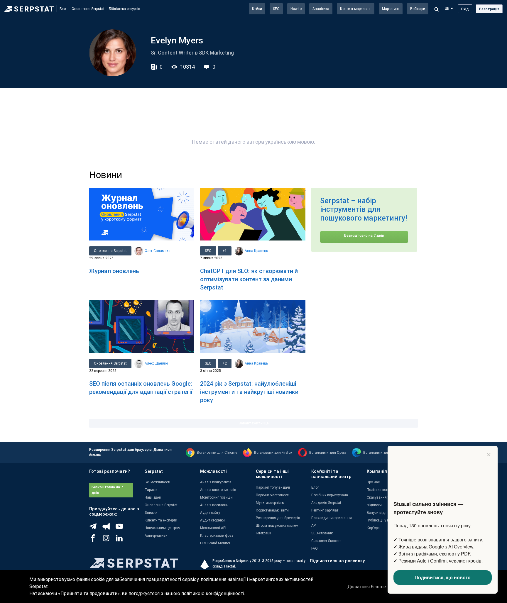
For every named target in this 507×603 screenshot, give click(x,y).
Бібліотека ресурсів (124, 9)
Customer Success (326, 541)
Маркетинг (390, 9)
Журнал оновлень (114, 271)
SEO (276, 9)
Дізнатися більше (366, 587)
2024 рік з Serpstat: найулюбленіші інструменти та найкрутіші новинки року (249, 392)
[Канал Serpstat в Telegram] (122, 528)
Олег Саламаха (157, 251)
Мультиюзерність (270, 503)
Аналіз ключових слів (218, 490)
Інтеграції (263, 533)
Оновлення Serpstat (88, 9)
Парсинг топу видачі (273, 487)
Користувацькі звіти (272, 510)
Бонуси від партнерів (384, 513)
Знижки (151, 513)
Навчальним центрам (162, 528)
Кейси (257, 9)
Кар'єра (373, 528)
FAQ (314, 548)
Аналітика (320, 9)
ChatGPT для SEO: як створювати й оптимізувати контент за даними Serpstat (249, 279)
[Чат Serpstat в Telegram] (95, 528)
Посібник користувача (329, 495)
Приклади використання (331, 518)
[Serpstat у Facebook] (95, 540)
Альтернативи (156, 535)
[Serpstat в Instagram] (109, 540)
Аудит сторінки (212, 520)
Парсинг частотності (272, 495)
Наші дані (153, 497)
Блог (63, 9)
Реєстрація (489, 9)
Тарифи (151, 490)
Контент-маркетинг (355, 9)
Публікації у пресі (381, 520)
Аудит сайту (210, 513)
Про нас (373, 482)
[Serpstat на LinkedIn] (122, 540)
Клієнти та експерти (161, 520)
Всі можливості (157, 482)
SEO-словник (322, 533)
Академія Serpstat (326, 503)
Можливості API (213, 528)
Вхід (465, 9)
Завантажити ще (254, 423)
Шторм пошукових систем (277, 526)
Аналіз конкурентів (215, 482)
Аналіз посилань (214, 505)
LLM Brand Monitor (215, 543)
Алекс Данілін (156, 363)
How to (296, 9)
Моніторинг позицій (216, 497)
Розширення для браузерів (278, 518)
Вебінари (417, 9)
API (314, 526)
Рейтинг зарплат (324, 510)
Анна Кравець (256, 251)
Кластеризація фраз (216, 535)
